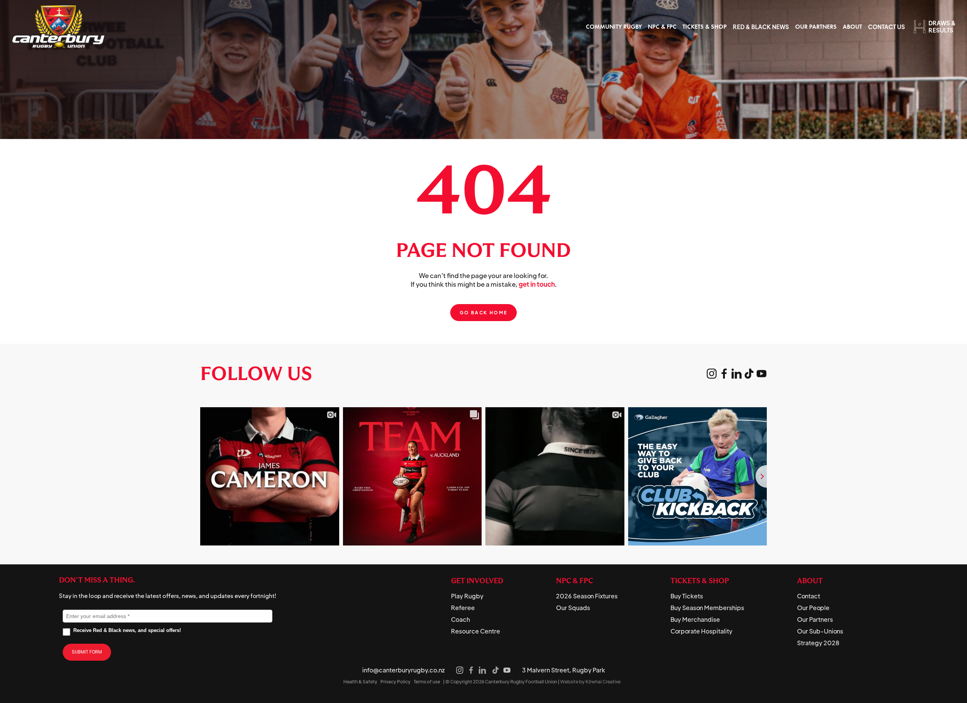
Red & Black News (761, 26)
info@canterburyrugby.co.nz (403, 670)
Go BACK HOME (484, 312)
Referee (463, 608)
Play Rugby (467, 596)
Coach (460, 619)
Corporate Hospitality (701, 631)
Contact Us (886, 26)
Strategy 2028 (818, 643)
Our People (813, 608)
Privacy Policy (395, 682)
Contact (808, 596)
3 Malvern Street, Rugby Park (563, 670)
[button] (614, 26)
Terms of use (427, 682)
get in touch (537, 284)
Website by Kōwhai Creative (590, 681)
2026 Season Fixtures (587, 596)
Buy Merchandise (695, 619)
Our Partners (815, 619)
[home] (58, 27)
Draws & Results (942, 26)
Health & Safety (360, 682)
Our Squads (573, 608)
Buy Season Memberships (707, 608)
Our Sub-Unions (820, 631)
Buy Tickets (686, 596)
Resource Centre (475, 631)
